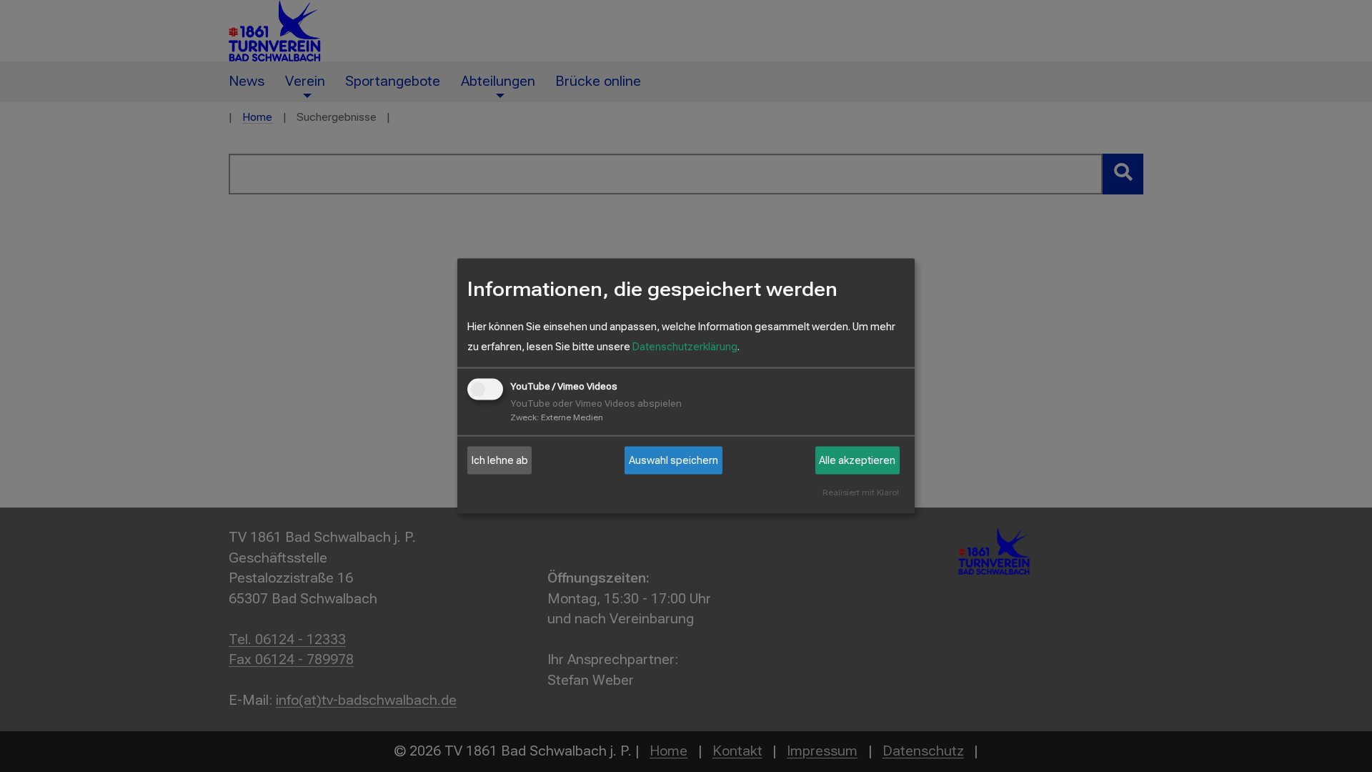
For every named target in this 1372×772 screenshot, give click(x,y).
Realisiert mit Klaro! (860, 493)
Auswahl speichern (673, 460)
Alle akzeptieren (857, 460)
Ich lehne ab (500, 460)
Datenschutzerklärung (684, 346)
